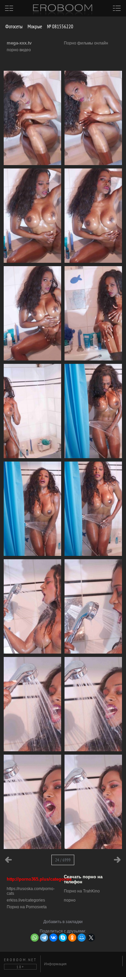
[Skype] (63, 938)
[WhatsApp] (35, 938)
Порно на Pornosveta (27, 907)
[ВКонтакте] (53, 938)
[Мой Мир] (82, 938)
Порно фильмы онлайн (86, 43)
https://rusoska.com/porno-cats (31, 891)
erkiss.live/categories (26, 900)
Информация (55, 964)
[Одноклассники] (72, 938)
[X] (91, 938)
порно (70, 900)
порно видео (19, 50)
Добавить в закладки (63, 921)
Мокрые (34, 26)
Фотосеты (13, 26)
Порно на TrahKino (82, 891)
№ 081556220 (59, 26)
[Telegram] (44, 938)
